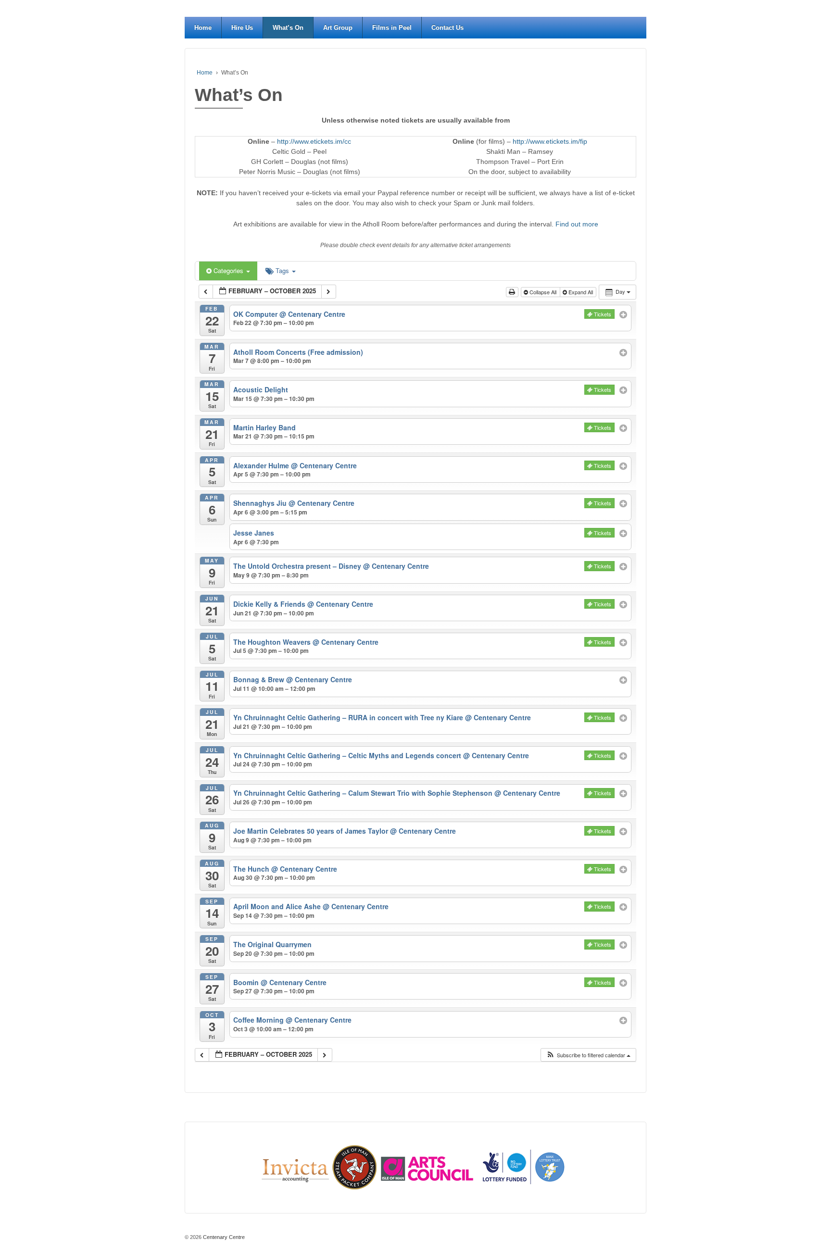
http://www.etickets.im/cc (314, 141)
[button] (588, 1055)
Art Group (338, 27)
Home (203, 27)
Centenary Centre (223, 1237)
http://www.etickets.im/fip (550, 141)
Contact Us (447, 27)
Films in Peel (392, 27)
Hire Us (242, 27)
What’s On (288, 27)
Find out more (576, 224)
